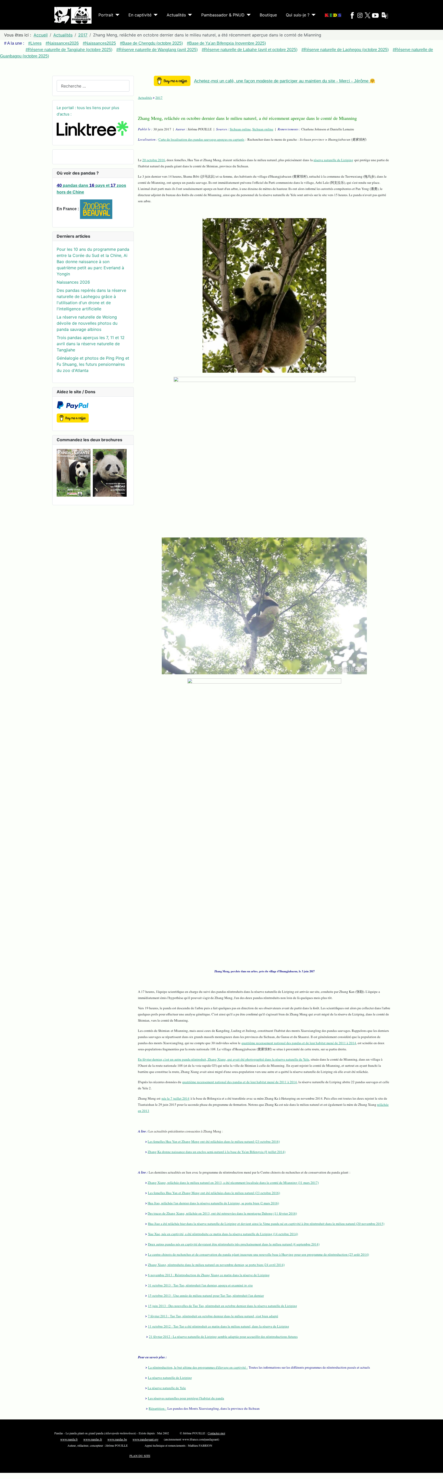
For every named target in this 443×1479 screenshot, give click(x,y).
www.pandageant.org (145, 1439)
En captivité (140, 14)
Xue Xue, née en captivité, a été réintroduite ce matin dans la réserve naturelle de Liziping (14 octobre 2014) (223, 1234)
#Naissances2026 (62, 43)
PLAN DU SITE (139, 1456)
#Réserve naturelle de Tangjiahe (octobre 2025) (69, 49)
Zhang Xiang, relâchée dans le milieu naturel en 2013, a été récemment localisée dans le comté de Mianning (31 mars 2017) (233, 1182)
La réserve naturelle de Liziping (170, 1377)
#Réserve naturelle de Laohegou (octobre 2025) (345, 49)
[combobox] (93, 86)
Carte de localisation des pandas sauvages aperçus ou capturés (201, 139)
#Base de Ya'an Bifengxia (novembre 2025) (226, 43)
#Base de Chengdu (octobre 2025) (151, 43)
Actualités (176, 14)
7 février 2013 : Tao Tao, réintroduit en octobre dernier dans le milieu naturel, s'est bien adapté (213, 1316)
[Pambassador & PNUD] (248, 15)
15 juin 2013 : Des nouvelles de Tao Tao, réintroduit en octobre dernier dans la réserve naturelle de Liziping (222, 1305)
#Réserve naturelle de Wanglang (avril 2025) (157, 49)
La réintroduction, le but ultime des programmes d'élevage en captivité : (198, 1367)
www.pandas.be (117, 1439)
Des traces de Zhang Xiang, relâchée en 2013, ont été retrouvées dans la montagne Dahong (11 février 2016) (222, 1213)
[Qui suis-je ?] (312, 15)
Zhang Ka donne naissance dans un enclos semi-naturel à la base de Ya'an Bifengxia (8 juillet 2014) (216, 1151)
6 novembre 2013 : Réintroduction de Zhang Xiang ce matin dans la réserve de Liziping (209, 1275)
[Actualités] (189, 15)
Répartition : (157, 1408)
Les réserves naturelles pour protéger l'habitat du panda (186, 1398)
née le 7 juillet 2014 (175, 1098)
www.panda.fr (69, 1439)
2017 (159, 97)
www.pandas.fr (92, 1439)
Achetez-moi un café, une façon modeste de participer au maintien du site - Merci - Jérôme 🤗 (284, 81)
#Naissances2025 (99, 43)
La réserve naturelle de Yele (167, 1388)
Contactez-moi (216, 1433)
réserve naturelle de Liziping (333, 160)
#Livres (35, 43)
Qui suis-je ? (297, 14)
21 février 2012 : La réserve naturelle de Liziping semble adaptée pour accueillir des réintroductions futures (223, 1336)
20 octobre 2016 (153, 160)
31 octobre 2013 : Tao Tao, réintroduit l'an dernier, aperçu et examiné (200, 1285)
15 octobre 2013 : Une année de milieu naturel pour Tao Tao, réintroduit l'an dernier (206, 1295)
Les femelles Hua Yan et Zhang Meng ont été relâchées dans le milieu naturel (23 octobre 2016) (214, 1141)
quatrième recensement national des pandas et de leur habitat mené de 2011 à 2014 (298, 1043)
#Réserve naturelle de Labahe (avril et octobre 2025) (249, 49)
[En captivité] (155, 15)
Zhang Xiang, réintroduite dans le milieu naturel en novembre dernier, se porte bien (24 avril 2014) (216, 1264)
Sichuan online (240, 129)
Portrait (105, 14)
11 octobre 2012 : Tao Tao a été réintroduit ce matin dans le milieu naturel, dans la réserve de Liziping (218, 1326)
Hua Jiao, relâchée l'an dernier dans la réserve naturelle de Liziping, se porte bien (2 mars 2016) (213, 1203)
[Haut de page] (436, 1472)
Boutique (268, 14)
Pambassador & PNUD (223, 14)
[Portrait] (116, 15)
